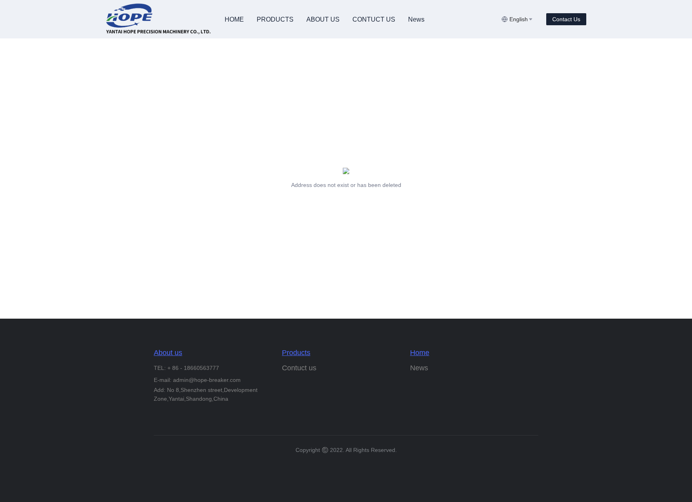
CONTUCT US (373, 19)
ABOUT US (323, 19)
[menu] (359, 19)
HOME (234, 19)
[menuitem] (234, 19)
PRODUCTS (275, 19)
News (416, 19)
